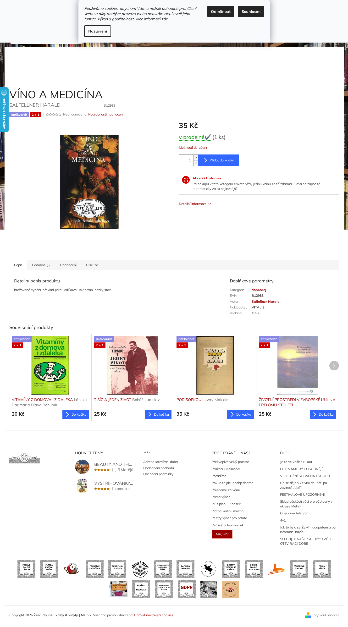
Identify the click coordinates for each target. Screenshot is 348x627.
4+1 (283, 520)
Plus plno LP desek (226, 504)
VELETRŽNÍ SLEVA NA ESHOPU (305, 476)
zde (165, 18)
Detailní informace (193, 204)
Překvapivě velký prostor (230, 462)
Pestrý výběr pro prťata (229, 518)
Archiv (222, 534)
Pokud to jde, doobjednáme (232, 483)
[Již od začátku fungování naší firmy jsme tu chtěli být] (141, 589)
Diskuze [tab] (92, 265)
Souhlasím (251, 11)
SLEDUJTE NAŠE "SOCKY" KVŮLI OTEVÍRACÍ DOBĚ (305, 541)
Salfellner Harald (266, 301)
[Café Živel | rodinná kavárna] (72, 568)
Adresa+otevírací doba (160, 462)
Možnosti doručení (193, 147)
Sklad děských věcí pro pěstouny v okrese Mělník (306, 503)
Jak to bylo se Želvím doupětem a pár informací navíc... (308, 529)
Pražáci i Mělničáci (226, 469)
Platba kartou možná (227, 511)
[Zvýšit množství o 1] (195, 157)
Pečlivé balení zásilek (228, 525)
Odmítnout (221, 11)
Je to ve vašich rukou (296, 462)
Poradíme (219, 476)
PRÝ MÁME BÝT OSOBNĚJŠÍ (302, 469)
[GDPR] (187, 589)
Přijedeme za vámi (226, 490)
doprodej (259, 290)
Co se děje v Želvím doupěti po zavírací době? (303, 485)
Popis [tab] (18, 265)
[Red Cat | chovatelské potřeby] (118, 589)
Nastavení (97, 31)
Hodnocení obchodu (158, 468)
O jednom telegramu (295, 513)
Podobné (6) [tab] (41, 265)
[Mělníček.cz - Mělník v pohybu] (276, 568)
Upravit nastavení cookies (153, 615)
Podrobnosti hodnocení (105, 114)
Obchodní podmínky (158, 474)
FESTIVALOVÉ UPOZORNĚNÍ (302, 494)
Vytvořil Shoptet (326, 615)
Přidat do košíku (222, 160)
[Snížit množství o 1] (195, 163)
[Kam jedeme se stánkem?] (208, 589)
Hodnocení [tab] (68, 265)
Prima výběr (221, 497)
